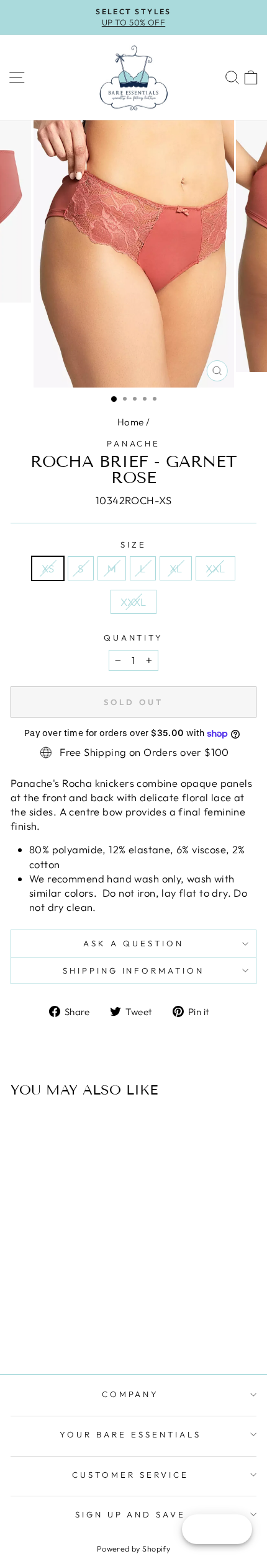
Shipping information (134, 970)
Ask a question (133, 943)
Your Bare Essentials (130, 1434)
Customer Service (130, 1475)
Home (130, 422)
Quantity (134, 637)
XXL (215, 568)
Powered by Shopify (133, 1548)
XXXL (133, 601)
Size (133, 544)
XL (176, 568)
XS (48, 568)
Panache (134, 443)
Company (131, 1394)
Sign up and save (130, 1514)
